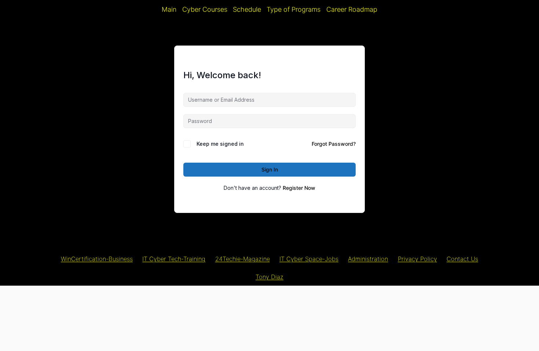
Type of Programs (293, 9)
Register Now (299, 188)
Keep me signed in (220, 144)
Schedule (247, 9)
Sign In (269, 169)
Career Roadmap (351, 9)
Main (169, 9)
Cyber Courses (204, 9)
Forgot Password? (334, 144)
